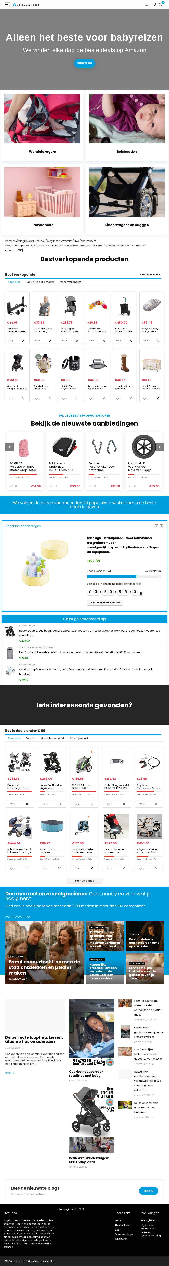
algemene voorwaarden (148, 1226)
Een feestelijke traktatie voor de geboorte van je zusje (148, 1054)
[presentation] (9, 447)
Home (118, 1220)
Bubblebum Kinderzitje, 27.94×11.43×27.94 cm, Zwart (21, 468)
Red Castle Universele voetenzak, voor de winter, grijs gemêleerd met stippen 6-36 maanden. (79, 652)
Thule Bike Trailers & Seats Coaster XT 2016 (141, 466)
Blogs (118, 1229)
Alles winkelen (122, 1225)
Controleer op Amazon (105, 593)
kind (8, 1073)
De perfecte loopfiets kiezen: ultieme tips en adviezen (34, 1039)
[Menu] (8, 4)
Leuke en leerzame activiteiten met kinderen (146, 1107)
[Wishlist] (154, 5)
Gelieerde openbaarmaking (151, 1234)
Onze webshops (124, 1234)
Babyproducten (27, 625)
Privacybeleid (148, 1220)
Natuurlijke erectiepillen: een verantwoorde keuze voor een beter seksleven (147, 1081)
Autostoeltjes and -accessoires (36, 647)
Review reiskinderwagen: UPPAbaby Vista (89, 1160)
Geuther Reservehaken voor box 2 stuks (62, 466)
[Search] (146, 4)
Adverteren (121, 1239)
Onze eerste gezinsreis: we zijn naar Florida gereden (148, 1032)
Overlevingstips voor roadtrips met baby (86, 1074)
